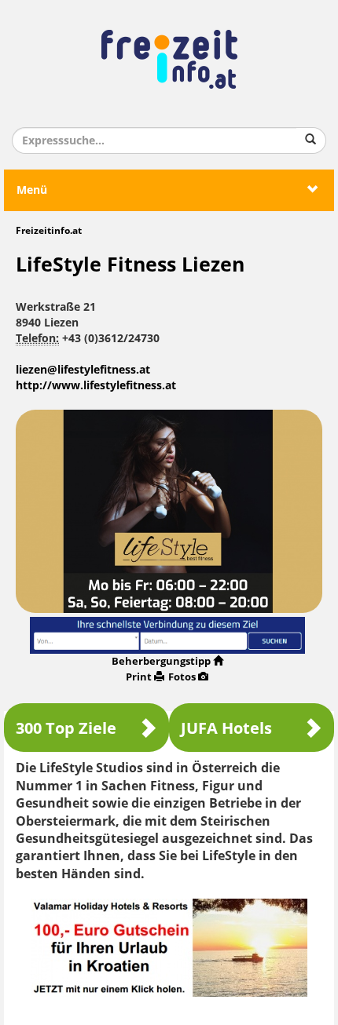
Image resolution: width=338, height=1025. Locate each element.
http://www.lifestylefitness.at (96, 385)
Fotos (182, 677)
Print (139, 677)
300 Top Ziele (66, 728)
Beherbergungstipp (161, 661)
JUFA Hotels (226, 728)
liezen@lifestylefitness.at (83, 370)
